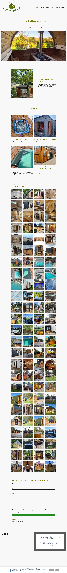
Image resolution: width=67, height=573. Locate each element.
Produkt (13, 488)
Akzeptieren (50, 546)
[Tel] (7, 534)
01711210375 (16, 519)
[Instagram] (5, 534)
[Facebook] (2, 534)
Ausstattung (14, 493)
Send (33, 515)
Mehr (11, 571)
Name (13, 483)
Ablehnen (57, 569)
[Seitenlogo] (11, 7)
